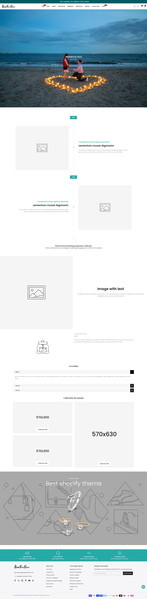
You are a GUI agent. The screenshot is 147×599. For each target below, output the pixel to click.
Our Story (49, 569)
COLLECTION (95, 6)
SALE (43, 6)
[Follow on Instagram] (22, 580)
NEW (48, 6)
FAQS (71, 589)
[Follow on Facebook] (15, 580)
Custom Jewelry (74, 575)
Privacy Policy (50, 575)
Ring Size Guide (74, 578)
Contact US (49, 572)
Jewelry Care (73, 586)
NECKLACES (61, 6)
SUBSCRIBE (89, 310)
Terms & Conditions (52, 578)
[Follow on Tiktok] (33, 580)
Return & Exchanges (76, 572)
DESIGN (87, 6)
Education (49, 586)
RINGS (54, 6)
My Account (49, 584)
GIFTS (104, 6)
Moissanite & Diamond (76, 584)
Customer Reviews (75, 581)
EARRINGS (70, 6)
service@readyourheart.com (25, 572)
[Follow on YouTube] (29, 580)
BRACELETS (79, 6)
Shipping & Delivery (75, 569)
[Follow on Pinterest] (26, 580)
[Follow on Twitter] (19, 580)
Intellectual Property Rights (54, 581)
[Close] (104, 285)
